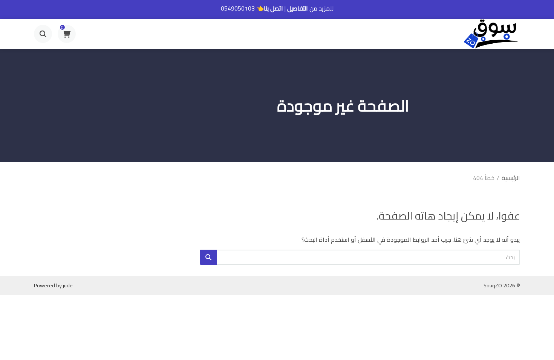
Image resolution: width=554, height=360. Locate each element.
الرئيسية (511, 177)
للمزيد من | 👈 (277, 8)
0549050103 (238, 8)
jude (68, 285)
